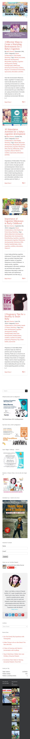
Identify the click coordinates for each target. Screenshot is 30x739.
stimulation (19, 246)
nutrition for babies (15, 337)
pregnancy (7, 339)
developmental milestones (12, 242)
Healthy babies (17, 335)
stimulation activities (17, 71)
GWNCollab (16, 65)
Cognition (14, 61)
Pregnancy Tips (15, 339)
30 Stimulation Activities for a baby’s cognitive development (15, 131)
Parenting (7, 57)
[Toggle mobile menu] (27, 17)
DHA (6, 148)
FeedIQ (15, 63)
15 (24, 102)
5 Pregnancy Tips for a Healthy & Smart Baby (15, 316)
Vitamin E (7, 248)
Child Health (17, 55)
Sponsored (8, 71)
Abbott (16, 57)
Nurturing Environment (11, 67)
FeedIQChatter (9, 65)
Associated (22, 57)
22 (24, 183)
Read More (8, 102)
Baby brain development (11, 59)
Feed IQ (10, 148)
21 (24, 372)
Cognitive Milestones (19, 146)
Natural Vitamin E (16, 150)
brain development (17, 236)
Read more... (15, 609)
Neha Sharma (10, 51)
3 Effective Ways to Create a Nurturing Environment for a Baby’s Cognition (13, 45)
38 (24, 278)
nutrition (20, 67)
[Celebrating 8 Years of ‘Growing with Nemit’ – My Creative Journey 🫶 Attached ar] (15, 692)
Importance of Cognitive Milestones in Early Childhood (14, 221)
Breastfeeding (8, 238)
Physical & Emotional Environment (15, 69)
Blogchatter (8, 61)
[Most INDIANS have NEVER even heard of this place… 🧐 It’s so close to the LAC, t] (15, 709)
